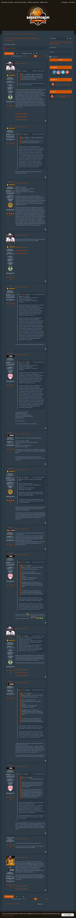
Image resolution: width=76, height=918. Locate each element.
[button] (23, 56)
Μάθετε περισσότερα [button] (7, 915)
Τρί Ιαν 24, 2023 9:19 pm (22, 287)
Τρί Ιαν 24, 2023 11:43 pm (22, 628)
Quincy (10, 72)
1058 (10, 535)
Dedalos (10, 527)
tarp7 (21, 71)
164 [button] (32, 56)
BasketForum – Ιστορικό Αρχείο (62, 84)
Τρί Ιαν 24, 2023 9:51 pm (22, 354)
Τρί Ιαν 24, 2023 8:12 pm (22, 183)
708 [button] (44, 56)
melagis (10, 432)
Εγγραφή (57, 44)
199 (10, 440)
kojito (10, 867)
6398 (10, 133)
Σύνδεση (52, 44)
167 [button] (41, 56)
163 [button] (30, 56)
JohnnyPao (10, 182)
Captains (13, 44)
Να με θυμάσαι (54, 56)
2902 (10, 361)
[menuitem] (21, 2)
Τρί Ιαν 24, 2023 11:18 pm (22, 528)
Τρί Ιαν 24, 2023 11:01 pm (22, 469)
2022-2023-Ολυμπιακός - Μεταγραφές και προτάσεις (21, 39)
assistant (10, 353)
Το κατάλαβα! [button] (67, 914)
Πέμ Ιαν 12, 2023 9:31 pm (22, 63)
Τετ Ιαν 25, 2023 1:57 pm (22, 839)
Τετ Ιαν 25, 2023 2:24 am (22, 682)
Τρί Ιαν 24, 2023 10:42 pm (22, 433)
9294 (10, 875)
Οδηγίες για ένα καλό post (21, 119)
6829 (10, 189)
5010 (10, 80)
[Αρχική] (38, 15)
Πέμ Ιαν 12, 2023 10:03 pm (22, 126)
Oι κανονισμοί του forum (21, 116)
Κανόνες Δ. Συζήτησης (11, 48)
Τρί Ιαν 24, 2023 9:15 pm (22, 235)
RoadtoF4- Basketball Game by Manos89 (63, 96)
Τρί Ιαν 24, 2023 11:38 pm (22, 554)
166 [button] (38, 56)
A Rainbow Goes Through (21, 113)
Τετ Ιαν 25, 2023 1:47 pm (22, 766)
